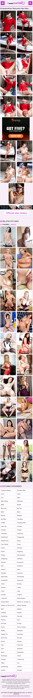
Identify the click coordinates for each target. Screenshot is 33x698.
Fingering (20, 551)
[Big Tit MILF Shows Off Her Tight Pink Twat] (24, 365)
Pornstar (3, 623)
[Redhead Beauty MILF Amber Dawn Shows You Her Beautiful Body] (8, 471)
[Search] (30, 3)
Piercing (19, 616)
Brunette (3, 519)
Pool (18, 620)
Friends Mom (21, 555)
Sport (2, 652)
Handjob (3, 573)
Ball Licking (4, 501)
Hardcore (20, 573)
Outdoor (3, 612)
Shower (19, 641)
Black (18, 512)
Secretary (20, 634)
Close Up (4, 526)
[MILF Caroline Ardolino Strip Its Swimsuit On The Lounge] (24, 450)
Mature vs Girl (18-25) (7, 605)
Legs (18, 591)
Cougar (19, 530)
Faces (19, 544)
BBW (2, 504)
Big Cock (3, 508)
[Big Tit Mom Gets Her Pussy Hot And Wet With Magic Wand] (8, 450)
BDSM (19, 504)
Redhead (20, 630)
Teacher (3, 659)
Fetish (3, 551)
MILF (2, 609)
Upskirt (3, 670)
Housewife (4, 580)
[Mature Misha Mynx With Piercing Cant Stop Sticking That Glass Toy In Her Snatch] (8, 365)
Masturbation (21, 598)
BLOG (4, 696)
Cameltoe (20, 519)
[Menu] (3, 3)
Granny (3, 569)
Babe (18, 497)
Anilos (13, 224)
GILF (2, 566)
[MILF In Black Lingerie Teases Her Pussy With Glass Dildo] (24, 471)
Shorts (3, 641)
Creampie (4, 533)
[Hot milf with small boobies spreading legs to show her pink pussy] (8, 322)
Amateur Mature (6, 490)
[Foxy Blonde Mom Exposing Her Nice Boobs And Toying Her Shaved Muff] (8, 407)
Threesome (20, 659)
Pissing (3, 620)
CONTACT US (27, 696)
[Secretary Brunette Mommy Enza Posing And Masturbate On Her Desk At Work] (8, 236)
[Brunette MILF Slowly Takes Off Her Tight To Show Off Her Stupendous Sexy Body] (8, 429)
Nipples (19, 609)
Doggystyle (20, 537)
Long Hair (4, 598)
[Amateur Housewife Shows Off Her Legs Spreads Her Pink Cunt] (8, 386)
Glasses (3, 562)
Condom (19, 526)
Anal (2, 494)
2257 (22, 696)
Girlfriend (20, 558)
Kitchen (3, 587)
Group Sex (20, 562)
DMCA (19, 696)
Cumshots (20, 533)
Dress (19, 540)
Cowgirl (3, 530)
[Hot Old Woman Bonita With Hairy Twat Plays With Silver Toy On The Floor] (24, 407)
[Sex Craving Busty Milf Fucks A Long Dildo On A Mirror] (8, 300)
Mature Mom (5, 602)
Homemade (20, 576)
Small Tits (20, 645)
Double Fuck (5, 540)
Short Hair (4, 638)
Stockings (4, 656)
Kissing (19, 584)
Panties (19, 612)
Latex (2, 591)
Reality (3, 630)
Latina (19, 587)
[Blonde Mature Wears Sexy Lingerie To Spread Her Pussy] (24, 386)
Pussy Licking (21, 627)
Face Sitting (4, 544)
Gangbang (4, 558)
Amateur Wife (21, 490)
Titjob (2, 663)
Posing (19, 623)
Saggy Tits (4, 634)
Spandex (20, 648)
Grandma (20, 566)
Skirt (2, 645)
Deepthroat (4, 537)
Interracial (20, 580)
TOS (7, 696)
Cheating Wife (21, 522)
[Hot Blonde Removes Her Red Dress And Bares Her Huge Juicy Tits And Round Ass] (24, 258)
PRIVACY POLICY (13, 696)
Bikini (2, 512)
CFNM (3, 522)
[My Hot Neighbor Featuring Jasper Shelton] (8, 279)
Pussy (3, 627)
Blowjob (19, 515)
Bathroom (20, 501)
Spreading (20, 652)
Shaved (19, 638)
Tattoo (19, 656)
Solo (2, 648)
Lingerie (19, 594)
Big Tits (19, 508)
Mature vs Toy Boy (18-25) (24, 602)
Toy (18, 663)
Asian (19, 494)
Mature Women (21, 605)
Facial (2, 548)
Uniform (19, 666)
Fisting (3, 555)
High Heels (4, 576)
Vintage (19, 670)
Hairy (18, 569)
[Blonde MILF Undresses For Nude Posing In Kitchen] (8, 258)
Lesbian (3, 594)
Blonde (3, 515)
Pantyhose (4, 616)
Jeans (3, 584)
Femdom (19, 548)
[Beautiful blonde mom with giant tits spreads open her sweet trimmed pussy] (24, 236)
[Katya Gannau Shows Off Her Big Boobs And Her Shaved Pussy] (24, 300)
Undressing (4, 666)
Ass (2, 497)
